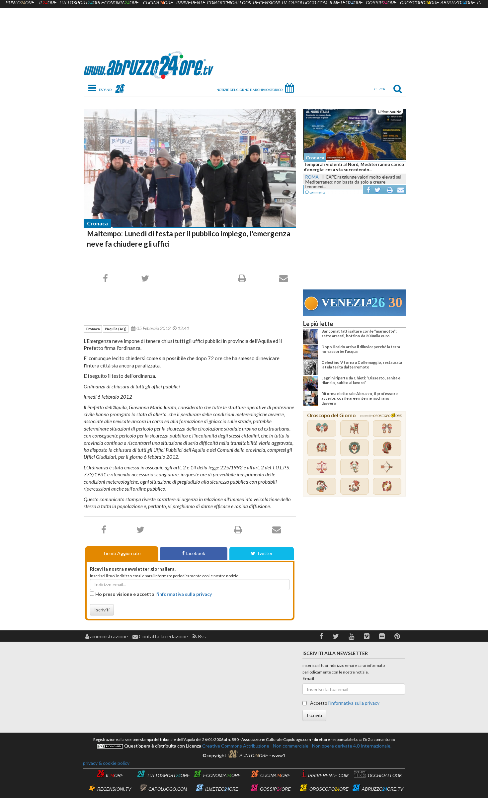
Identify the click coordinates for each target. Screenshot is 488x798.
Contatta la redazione (163, 636)
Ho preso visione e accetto (153, 594)
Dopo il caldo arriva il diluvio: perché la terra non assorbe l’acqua (360, 349)
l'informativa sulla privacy (183, 594)
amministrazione (108, 636)
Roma (311, 177)
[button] (321, 636)
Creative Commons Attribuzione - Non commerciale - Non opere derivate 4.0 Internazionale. (296, 746)
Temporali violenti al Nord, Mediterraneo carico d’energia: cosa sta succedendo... (353, 167)
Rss (201, 636)
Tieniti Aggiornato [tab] (122, 553)
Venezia (346, 302)
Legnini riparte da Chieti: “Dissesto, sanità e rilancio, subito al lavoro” (360, 380)
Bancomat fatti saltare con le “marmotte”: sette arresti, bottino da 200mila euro (359, 333)
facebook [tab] (195, 553)
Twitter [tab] (265, 553)
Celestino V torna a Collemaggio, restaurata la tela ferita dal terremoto (361, 364)
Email (308, 678)
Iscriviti (102, 609)
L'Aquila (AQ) (115, 329)
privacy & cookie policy (106, 763)
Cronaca (97, 223)
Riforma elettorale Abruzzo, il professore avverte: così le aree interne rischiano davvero (359, 398)
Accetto (344, 703)
